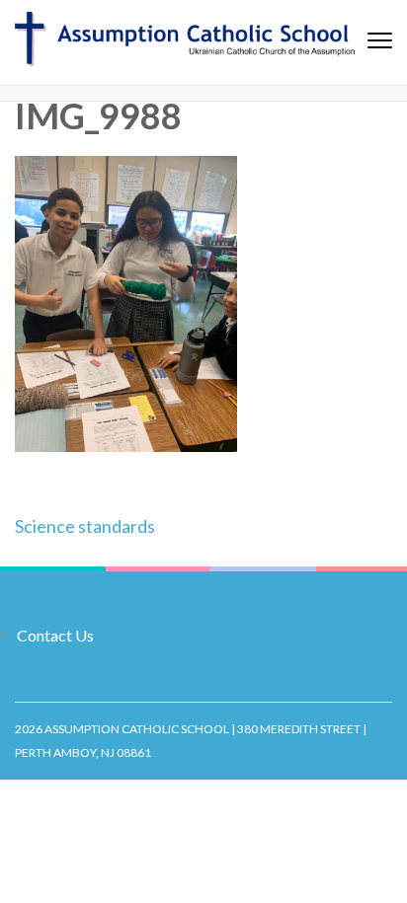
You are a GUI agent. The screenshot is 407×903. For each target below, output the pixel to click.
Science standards (85, 526)
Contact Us (55, 635)
